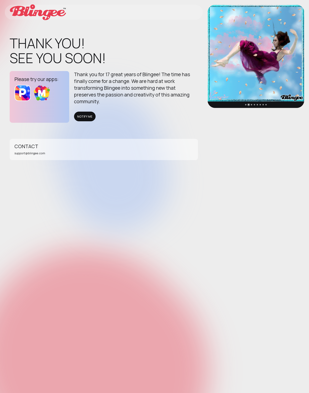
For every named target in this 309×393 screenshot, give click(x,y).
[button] (245, 104)
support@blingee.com (29, 153)
